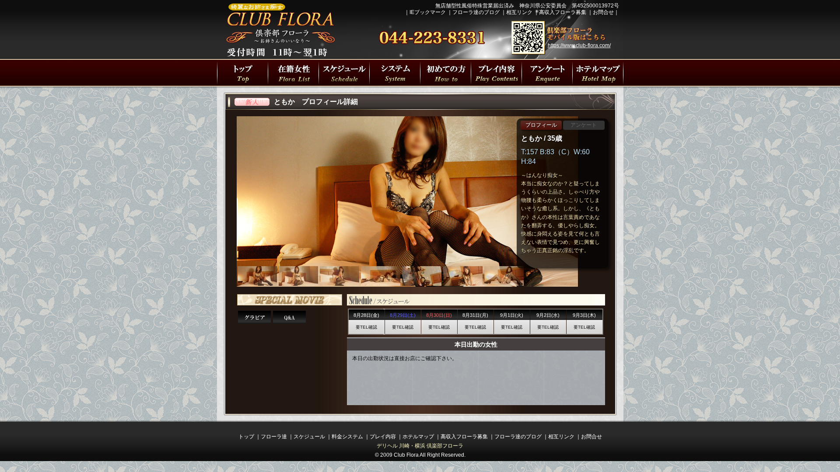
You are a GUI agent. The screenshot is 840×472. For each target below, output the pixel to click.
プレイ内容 (496, 73)
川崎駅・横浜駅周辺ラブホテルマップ (597, 73)
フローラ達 (293, 73)
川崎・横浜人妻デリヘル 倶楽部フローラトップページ (242, 73)
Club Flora (406, 455)
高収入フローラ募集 (562, 12)
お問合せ (603, 12)
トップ (246, 437)
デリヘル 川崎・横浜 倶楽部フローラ (420, 446)
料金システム (347, 437)
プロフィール (541, 125)
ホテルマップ (418, 437)
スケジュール (309, 437)
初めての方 (445, 73)
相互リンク (519, 12)
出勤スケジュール (343, 73)
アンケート (583, 125)
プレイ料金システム (394, 73)
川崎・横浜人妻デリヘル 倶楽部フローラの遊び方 (547, 73)
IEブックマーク (428, 12)
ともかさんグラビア (254, 317)
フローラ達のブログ (476, 12)
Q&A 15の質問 (289, 317)
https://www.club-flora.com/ (579, 45)
